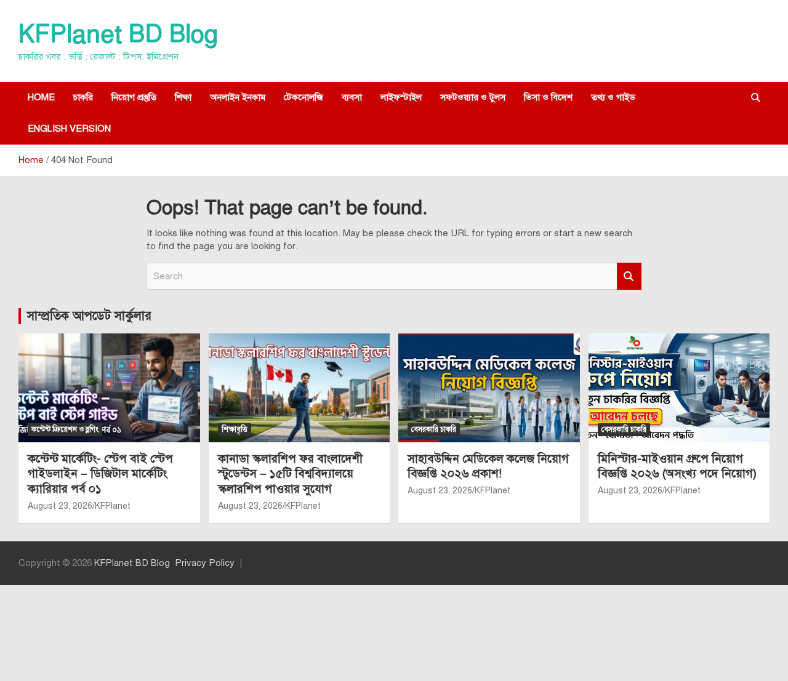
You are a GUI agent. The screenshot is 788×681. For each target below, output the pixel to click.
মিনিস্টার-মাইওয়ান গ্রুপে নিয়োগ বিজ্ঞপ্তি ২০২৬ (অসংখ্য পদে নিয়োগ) (677, 466)
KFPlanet (113, 506)
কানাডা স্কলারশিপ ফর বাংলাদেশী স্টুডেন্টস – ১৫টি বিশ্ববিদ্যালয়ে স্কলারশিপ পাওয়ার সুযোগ (290, 474)
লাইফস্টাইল (401, 97)
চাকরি (83, 97)
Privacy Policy (205, 562)
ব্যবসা (352, 97)
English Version (69, 128)
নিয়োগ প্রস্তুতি (133, 97)
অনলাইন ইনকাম (237, 97)
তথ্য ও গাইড (613, 97)
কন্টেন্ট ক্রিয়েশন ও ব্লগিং (64, 429)
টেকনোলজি (303, 97)
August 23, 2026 (60, 506)
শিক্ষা (183, 97)
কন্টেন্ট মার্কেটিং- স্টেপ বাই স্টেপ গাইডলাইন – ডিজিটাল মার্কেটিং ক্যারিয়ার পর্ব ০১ (100, 474)
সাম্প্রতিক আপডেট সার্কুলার (89, 316)
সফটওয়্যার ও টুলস (472, 97)
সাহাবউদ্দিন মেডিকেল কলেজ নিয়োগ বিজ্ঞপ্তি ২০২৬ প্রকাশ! (488, 466)
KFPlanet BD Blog (118, 34)
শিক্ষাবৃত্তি (234, 429)
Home (41, 97)
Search (629, 276)
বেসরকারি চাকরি (433, 429)
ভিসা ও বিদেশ (548, 97)
